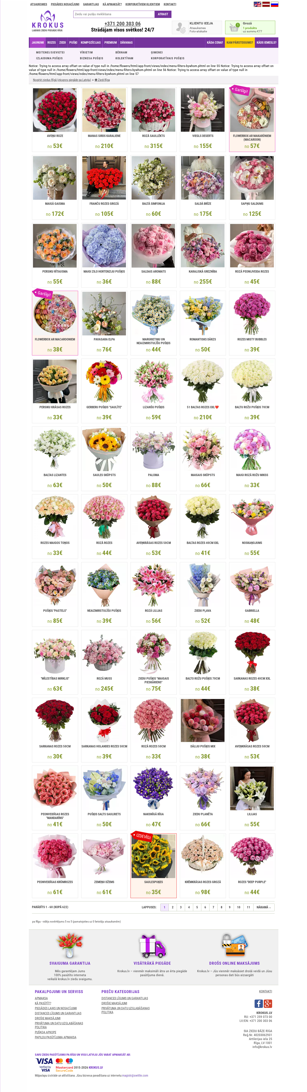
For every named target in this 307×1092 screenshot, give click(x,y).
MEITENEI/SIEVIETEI (50, 52)
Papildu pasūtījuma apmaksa (55, 1037)
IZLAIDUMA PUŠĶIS (49, 58)
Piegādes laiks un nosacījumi (56, 1008)
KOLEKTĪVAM (124, 58)
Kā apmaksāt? (112, 4)
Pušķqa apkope (45, 1032)
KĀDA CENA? (215, 42)
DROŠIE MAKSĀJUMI (48, 1018)
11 (248, 907)
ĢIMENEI (157, 52)
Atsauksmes (38, 4)
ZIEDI (62, 42)
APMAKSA (41, 998)
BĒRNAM (121, 52)
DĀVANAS (126, 42)
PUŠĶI (73, 42)
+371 (123, 24)
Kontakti (170, 4)
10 (238, 907)
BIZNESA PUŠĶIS (91, 58)
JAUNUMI (38, 42)
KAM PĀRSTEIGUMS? (240, 42)
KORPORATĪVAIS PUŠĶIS (168, 58)
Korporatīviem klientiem (143, 4)
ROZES (51, 42)
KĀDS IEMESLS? (267, 42)
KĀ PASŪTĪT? (43, 1003)
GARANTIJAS (91, 4)
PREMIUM (110, 42)
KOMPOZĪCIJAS (91, 42)
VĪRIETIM (86, 52)
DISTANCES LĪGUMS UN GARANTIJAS (58, 1013)
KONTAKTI (265, 991)
